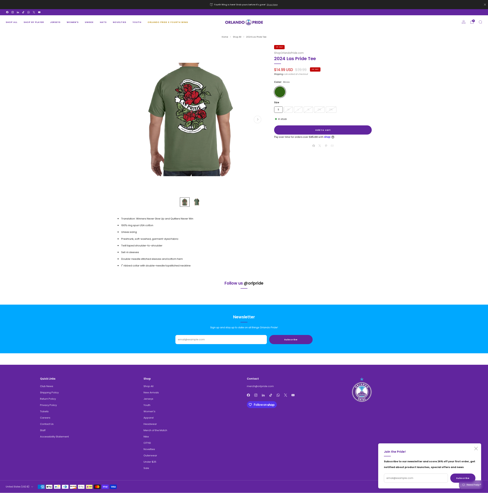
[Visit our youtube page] (39, 12)
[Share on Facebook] (314, 146)
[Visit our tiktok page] (23, 12)
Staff (43, 430)
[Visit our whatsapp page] (28, 12)
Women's (73, 22)
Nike (146, 436)
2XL (319, 109)
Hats (103, 22)
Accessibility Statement (54, 436)
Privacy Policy (48, 405)
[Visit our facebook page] (7, 12)
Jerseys (55, 22)
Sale (146, 468)
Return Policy (48, 399)
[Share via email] (332, 146)
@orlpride (253, 283)
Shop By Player (34, 22)
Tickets (44, 411)
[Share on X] (320, 146)
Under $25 (150, 462)
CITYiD (147, 443)
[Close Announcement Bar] (485, 4)
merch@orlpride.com (260, 386)
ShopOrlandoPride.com (289, 53)
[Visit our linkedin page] (18, 12)
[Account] (464, 22)
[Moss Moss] (280, 92)
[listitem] (244, 4)
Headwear (150, 424)
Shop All (11, 22)
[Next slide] (258, 119)
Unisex (89, 22)
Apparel (149, 418)
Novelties (119, 22)
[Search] (480, 22)
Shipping (278, 74)
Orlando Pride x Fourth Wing (168, 22)
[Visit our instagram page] (12, 12)
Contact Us (47, 424)
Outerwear (150, 455)
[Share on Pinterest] (326, 146)
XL (308, 109)
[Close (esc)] (476, 448)
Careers (45, 418)
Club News (46, 386)
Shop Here (272, 4)
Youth (136, 22)
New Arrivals (151, 392)
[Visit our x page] (34, 12)
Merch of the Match (155, 430)
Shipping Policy (49, 392)
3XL (331, 109)
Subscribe (463, 478)
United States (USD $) (17, 486)
